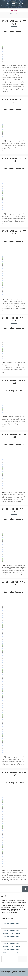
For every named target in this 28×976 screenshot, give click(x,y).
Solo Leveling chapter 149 (8, 305)
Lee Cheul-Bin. (11, 141)
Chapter (4, 69)
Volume (3, 89)
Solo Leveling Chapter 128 (12, 875)
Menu (15, 10)
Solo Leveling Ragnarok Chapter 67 (11, 930)
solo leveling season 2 (7, 86)
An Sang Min (19, 65)
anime (24, 65)
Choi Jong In (10, 70)
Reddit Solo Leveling (15, 75)
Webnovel (18, 89)
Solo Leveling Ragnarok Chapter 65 (11, 943)
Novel (24, 72)
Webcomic (13, 89)
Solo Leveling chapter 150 (8, 218)
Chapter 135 (6, 567)
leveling (6, 72)
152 (8, 65)
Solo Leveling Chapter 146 (8, 421)
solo (3, 77)
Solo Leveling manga (20, 145)
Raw (14, 74)
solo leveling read (9, 84)
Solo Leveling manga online (12, 82)
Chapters (20, 69)
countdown (16, 70)
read (17, 74)
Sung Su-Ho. (19, 88)
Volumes (8, 89)
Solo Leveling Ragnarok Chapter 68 (11, 923)
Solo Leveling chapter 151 (8, 145)
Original (4, 74)
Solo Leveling (7, 77)
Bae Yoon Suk (5, 67)
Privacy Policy (7, 972)
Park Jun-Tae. (9, 74)
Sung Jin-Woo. (12, 88)
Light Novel (11, 72)
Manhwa (20, 72)
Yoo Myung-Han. (16, 501)
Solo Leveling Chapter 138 (8, 497)
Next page (25, 889)
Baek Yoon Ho (12, 67)
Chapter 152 (14, 69)
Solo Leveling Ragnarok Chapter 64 (11, 949)
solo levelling (16, 86)
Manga (16, 72)
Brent (17, 67)
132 (8, 870)
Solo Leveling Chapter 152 (16, 79)
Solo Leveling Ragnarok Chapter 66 (11, 936)
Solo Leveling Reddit (19, 84)
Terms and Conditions (17, 972)
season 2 (22, 75)
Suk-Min (21, 86)
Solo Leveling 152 (15, 77)
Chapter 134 (6, 757)
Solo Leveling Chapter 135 (12, 570)
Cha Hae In (22, 67)
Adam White (12, 65)
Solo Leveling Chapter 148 (8, 367)
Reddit (7, 75)
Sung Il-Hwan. (5, 88)
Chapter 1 (8, 69)
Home (1, 16)
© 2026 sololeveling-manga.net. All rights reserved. (13, 971)
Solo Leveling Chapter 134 (12, 761)
